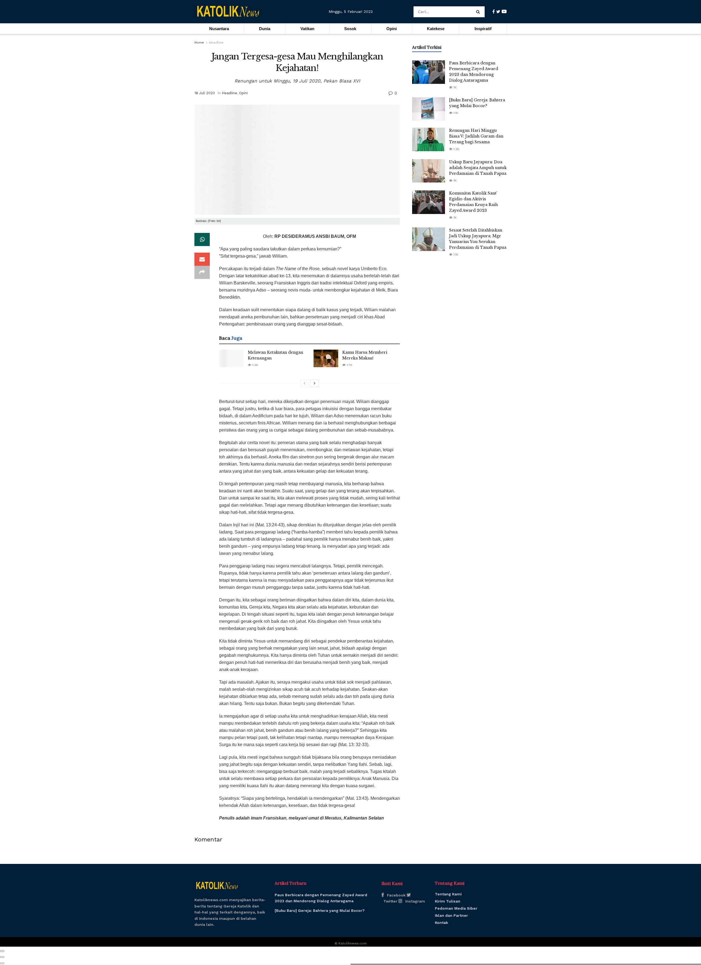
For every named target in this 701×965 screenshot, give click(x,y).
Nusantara (219, 28)
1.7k (349, 365)
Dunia (264, 28)
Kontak (441, 922)
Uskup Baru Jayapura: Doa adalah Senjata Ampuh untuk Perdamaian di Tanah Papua (478, 167)
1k (454, 87)
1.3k (254, 365)
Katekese (435, 28)
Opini (391, 28)
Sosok (350, 28)
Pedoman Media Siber (456, 908)
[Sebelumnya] (304, 383)
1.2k (455, 149)
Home (199, 42)
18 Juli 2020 (204, 93)
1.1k (455, 113)
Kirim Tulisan (447, 901)
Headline (216, 42)
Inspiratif (483, 28)
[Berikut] (315, 383)
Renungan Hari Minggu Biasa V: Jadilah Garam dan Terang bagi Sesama (476, 136)
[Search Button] (479, 11)
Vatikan (307, 28)
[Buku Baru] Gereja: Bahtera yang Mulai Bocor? (320, 910)
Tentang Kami (448, 894)
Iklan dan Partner (451, 915)
